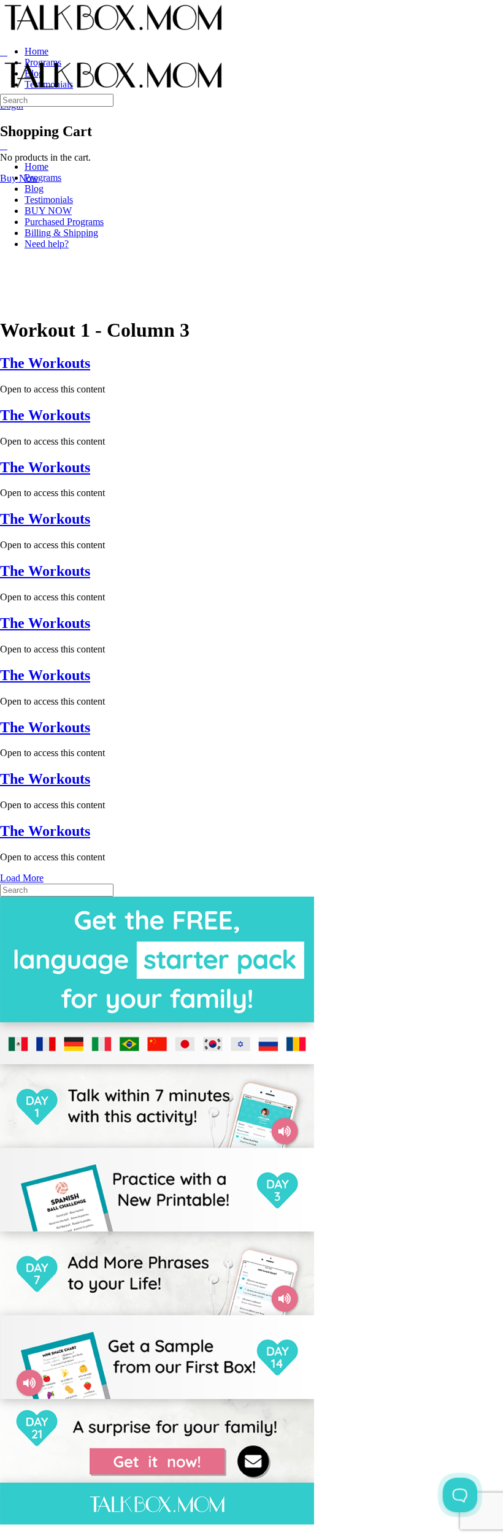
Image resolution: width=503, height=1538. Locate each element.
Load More (22, 878)
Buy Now (19, 178)
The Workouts (45, 363)
